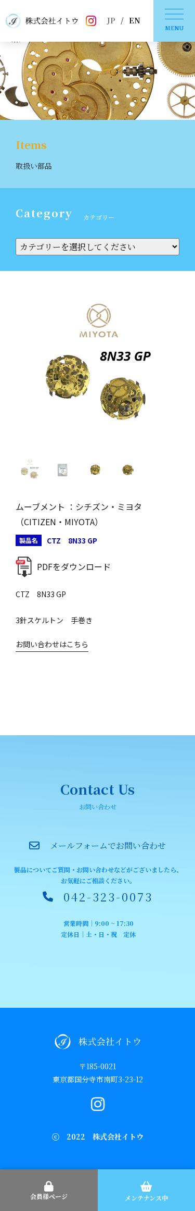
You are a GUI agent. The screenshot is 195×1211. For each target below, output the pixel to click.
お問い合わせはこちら (52, 644)
